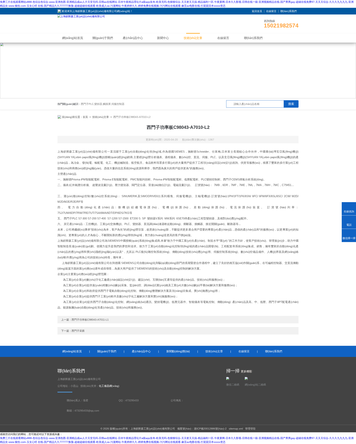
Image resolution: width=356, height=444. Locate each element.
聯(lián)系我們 (288, 11)
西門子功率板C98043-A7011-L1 (90, 319)
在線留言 (271, 11)
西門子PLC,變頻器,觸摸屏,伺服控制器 (102, 103)
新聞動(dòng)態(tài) (178, 351)
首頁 (85, 116)
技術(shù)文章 (193, 38)
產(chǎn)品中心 (133, 38)
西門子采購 (78, 330)
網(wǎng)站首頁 (72, 38)
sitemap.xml (236, 428)
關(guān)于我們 (103, 38)
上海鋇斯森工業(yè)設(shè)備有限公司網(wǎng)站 (101, 11)
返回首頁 (257, 11)
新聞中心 (163, 38)
